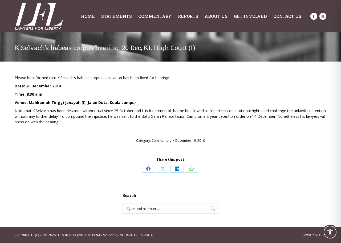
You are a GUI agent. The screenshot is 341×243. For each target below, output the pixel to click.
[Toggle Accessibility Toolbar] (330, 232)
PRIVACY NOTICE (314, 235)
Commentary (161, 140)
